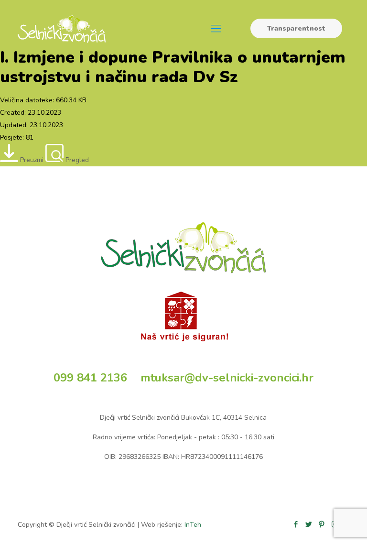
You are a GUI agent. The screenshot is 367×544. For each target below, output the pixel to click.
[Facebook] (296, 524)
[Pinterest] (322, 524)
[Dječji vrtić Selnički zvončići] (62, 28)
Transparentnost (296, 28)
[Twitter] (309, 524)
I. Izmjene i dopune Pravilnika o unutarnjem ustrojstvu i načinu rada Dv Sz (172, 67)
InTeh (192, 524)
